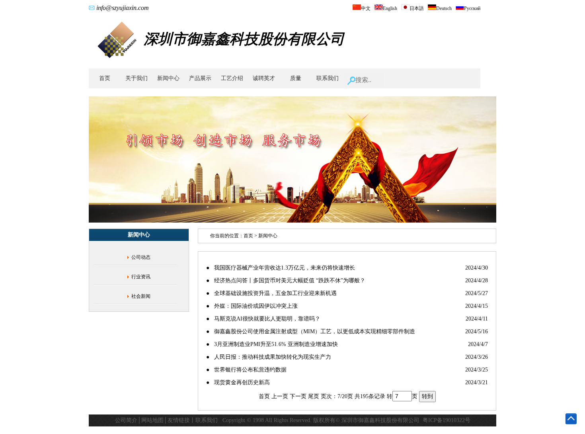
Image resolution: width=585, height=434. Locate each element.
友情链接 (179, 420)
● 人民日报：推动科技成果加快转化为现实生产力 (268, 357)
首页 (104, 78)
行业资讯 (140, 277)
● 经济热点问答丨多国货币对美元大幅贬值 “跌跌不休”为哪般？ (285, 280)
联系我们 (327, 78)
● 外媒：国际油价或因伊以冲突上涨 (252, 306)
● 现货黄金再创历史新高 (238, 382)
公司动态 (140, 257)
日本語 (417, 8)
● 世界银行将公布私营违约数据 (246, 370)
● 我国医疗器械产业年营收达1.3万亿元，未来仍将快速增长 (280, 268)
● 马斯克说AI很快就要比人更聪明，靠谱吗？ (263, 319)
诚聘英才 (264, 78)
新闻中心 (168, 78)
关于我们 (136, 78)
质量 (295, 78)
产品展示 (200, 78)
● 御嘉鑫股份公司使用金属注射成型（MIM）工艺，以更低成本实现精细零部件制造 (310, 331)
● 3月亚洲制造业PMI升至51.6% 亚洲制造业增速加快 (272, 344)
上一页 (279, 396)
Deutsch (444, 8)
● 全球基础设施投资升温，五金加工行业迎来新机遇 (271, 293)
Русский (472, 8)
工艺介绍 (232, 78)
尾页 (313, 396)
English (390, 8)
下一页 (298, 396)
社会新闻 (140, 296)
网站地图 (152, 420)
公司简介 (126, 420)
